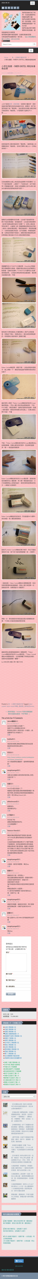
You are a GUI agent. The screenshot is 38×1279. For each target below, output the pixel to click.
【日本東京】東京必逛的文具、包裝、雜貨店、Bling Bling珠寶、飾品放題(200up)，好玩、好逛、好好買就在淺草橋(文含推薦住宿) (22, 1158)
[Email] (3, 7)
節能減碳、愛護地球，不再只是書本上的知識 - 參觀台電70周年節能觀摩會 (22, 1196)
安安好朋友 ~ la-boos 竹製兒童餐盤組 (19, 711)
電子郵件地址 (11, 980)
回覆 (8, 735)
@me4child (19, 1266)
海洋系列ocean (29, 706)
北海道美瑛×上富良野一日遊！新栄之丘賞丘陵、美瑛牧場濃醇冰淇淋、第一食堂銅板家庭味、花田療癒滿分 (22, 1177)
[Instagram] (9, 7)
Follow (20, 1261)
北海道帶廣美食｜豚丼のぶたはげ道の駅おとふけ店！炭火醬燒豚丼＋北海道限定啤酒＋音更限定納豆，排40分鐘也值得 (22, 1187)
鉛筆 (10, 104)
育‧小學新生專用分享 (19, 57)
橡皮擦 (21, 706)
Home (6, 57)
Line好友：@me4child (11, 39)
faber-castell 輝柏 (12, 706)
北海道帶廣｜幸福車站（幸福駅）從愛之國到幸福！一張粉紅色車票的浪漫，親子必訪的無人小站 (22, 1168)
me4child (9, 73)
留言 (8, 952)
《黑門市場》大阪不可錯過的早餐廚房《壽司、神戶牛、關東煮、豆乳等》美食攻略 (22, 1139)
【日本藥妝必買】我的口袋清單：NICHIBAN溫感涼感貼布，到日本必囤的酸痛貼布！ (22, 1106)
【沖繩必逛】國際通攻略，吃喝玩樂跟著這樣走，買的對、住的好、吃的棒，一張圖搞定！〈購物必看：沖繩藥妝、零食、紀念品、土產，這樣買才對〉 (22, 1116)
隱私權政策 (10, 1270)
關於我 (4, 1270)
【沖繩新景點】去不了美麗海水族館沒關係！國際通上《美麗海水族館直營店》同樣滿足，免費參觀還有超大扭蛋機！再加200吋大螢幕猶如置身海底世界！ (22, 1129)
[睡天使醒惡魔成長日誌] (11, 21)
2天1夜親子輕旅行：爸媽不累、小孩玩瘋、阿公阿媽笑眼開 (18, 1242)
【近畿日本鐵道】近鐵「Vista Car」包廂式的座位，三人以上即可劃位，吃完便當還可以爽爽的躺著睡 (22, 1148)
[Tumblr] (12, 7)
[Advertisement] (19, 685)
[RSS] (6, 7)
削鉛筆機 (16, 104)
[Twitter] (15, 7)
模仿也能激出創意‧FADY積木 (19, 714)
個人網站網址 (10, 986)
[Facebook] (18, 7)
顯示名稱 (9, 974)
